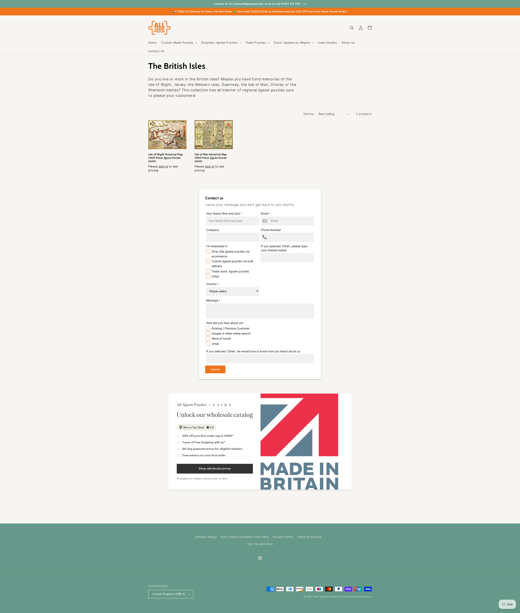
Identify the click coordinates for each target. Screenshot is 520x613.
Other (215, 276)
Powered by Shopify (361, 596)
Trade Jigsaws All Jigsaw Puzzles (331, 596)
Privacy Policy (283, 537)
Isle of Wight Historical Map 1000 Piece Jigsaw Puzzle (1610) (165, 158)
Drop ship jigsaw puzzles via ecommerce (230, 254)
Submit (215, 369)
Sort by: (308, 113)
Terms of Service (309, 537)
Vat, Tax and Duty (260, 544)
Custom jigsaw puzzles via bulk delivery (232, 263)
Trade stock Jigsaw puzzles (230, 271)
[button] (179, 42)
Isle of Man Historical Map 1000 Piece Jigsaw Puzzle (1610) (211, 158)
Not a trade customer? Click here (245, 537)
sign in (163, 166)
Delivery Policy (206, 537)
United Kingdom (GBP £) (169, 594)
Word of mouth (221, 338)
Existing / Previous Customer (231, 328)
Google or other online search (231, 333)
